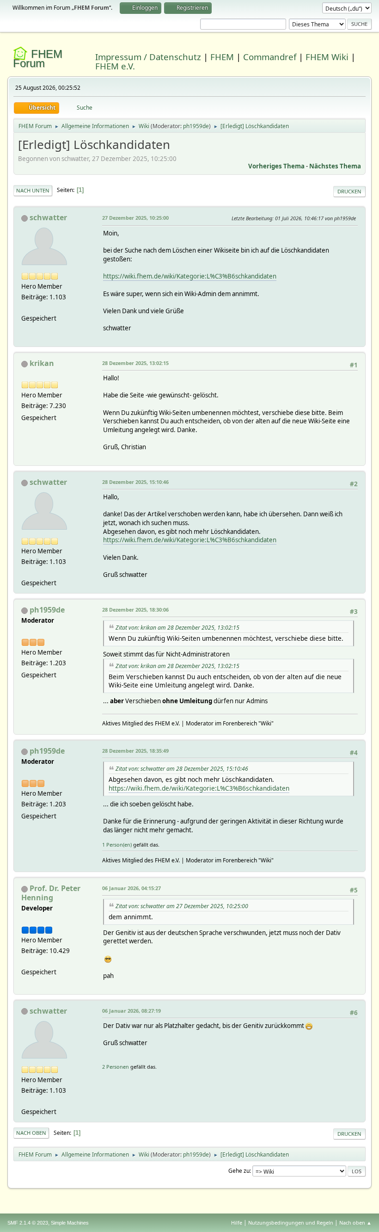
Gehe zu (239, 1171)
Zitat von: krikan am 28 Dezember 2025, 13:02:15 (177, 627)
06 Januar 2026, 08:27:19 (131, 1010)
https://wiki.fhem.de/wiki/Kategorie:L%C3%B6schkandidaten (189, 276)
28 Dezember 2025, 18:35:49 (135, 750)
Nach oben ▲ (355, 1222)
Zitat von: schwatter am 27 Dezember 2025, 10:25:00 (182, 906)
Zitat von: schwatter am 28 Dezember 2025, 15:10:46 (182, 769)
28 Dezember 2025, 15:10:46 (135, 481)
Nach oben (31, 1132)
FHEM (222, 56)
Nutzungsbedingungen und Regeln (290, 1222)
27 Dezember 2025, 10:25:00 (135, 217)
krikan (42, 363)
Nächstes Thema (335, 166)
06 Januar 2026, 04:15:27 (131, 888)
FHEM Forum (37, 58)
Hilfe (236, 1222)
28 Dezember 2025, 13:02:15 (135, 362)
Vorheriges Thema (276, 166)
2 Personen (115, 1066)
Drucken (349, 191)
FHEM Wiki (327, 56)
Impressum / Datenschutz (148, 56)
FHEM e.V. (115, 66)
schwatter (48, 217)
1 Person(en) (117, 844)
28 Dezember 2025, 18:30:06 (135, 609)
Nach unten (32, 190)
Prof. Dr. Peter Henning (50, 893)
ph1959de (196, 126)
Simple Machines (70, 1223)
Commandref (269, 56)
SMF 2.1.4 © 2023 (27, 1223)
